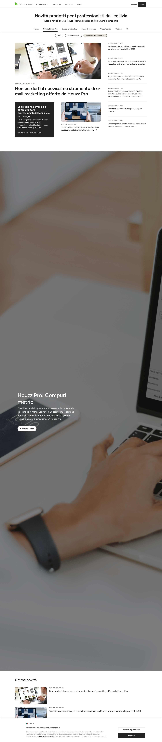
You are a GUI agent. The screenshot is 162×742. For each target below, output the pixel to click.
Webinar (118, 29)
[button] (81, 428)
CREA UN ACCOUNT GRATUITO (30, 133)
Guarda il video (28, 428)
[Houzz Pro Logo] (24, 3)
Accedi (134, 4)
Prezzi (79, 4)
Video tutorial (105, 29)
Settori (55, 4)
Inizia (142, 4)
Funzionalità (41, 4)
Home (36, 29)
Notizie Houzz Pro (50, 29)
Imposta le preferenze (131, 730)
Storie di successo (88, 29)
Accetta (131, 735)
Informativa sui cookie (46, 736)
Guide (67, 4)
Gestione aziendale (69, 29)
